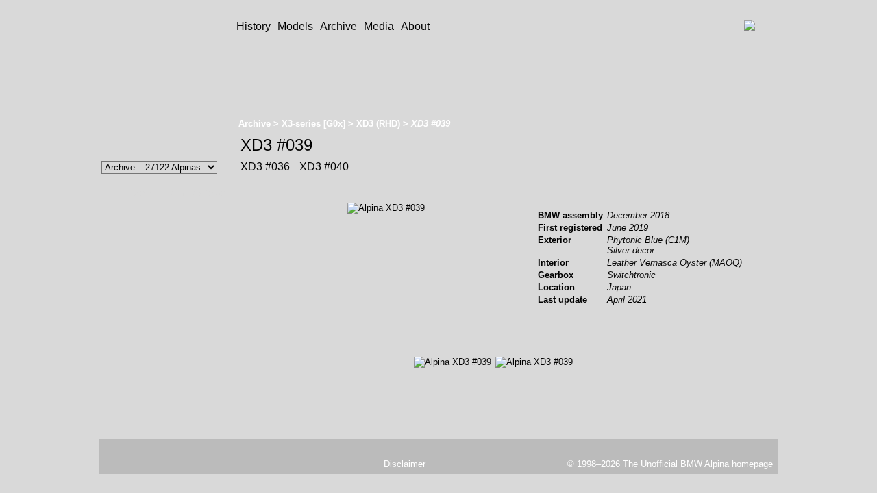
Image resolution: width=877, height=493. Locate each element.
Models (295, 26)
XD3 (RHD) (378, 123)
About (415, 26)
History (253, 26)
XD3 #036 (265, 167)
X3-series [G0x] (313, 123)
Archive (338, 26)
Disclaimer (404, 464)
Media (379, 26)
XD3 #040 (323, 167)
